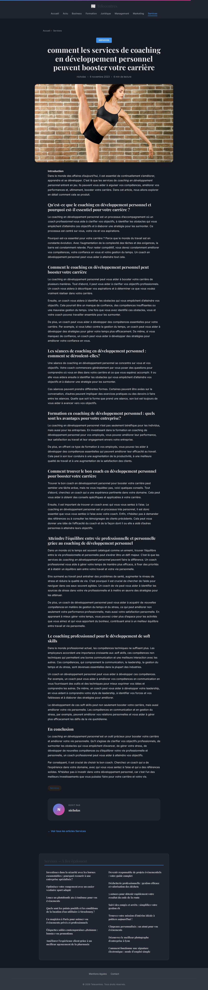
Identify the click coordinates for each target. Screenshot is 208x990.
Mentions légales (98, 973)
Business (77, 13)
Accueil (55, 13)
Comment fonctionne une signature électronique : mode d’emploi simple (129, 950)
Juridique (106, 13)
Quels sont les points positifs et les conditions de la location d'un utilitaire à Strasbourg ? (72, 910)
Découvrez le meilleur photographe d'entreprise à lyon (129, 939)
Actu (65, 13)
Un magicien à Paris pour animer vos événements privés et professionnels (67, 921)
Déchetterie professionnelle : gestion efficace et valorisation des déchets (134, 885)
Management (122, 13)
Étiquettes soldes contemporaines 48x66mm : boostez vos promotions (72, 931)
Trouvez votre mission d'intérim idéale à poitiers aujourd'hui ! (132, 917)
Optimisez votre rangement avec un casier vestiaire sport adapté (70, 888)
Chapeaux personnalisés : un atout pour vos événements (133, 928)
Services (152, 13)
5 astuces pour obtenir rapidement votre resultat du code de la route (131, 895)
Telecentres (104, 5)
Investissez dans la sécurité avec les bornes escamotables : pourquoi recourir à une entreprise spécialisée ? (70, 876)
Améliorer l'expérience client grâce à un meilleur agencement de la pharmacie (69, 942)
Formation (91, 13)
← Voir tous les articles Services (67, 831)
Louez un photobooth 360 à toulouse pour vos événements (71, 899)
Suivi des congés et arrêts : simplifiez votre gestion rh (133, 906)
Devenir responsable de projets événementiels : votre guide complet (135, 874)
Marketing (138, 13)
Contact (115, 973)
